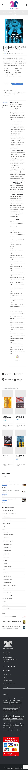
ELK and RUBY (7, 557)
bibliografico (10, 93)
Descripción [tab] (4, 102)
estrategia (21, 93)
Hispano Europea (8, 566)
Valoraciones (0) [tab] (5, 106)
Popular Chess (7, 550)
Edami (5, 563)
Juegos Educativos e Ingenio (9, 513)
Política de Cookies (8, 680)
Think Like (17, 360)
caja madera (5, 702)
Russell (17, 725)
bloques (18, 700)
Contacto (6, 677)
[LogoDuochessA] (14, 1)
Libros (4, 529)
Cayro (17, 702)
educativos (21, 704)
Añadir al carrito (17, 83)
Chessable (6, 553)
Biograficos (10, 92)
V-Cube (19, 729)
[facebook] (6, 666)
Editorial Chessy (8, 579)
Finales (4, 95)
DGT (16, 704)
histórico (10, 709)
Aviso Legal (6, 687)
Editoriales (6, 532)
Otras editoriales (8, 569)
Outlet (4, 601)
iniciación (15, 709)
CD (20, 702)
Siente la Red (19, 768)
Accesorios (5, 604)
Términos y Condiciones (9, 683)
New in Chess (23, 92)
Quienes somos (7, 674)
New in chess (17, 716)
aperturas (5, 698)
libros (4, 716)
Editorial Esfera (7, 582)
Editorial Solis (7, 547)
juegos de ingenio (7, 711)
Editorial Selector (8, 589)
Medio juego (10, 716)
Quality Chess (7, 576)
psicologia (19, 723)
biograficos (12, 700)
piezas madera (6, 720)
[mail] (14, 666)
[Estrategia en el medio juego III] (20, 402)
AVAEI (5, 560)
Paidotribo (6, 573)
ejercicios (16, 93)
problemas (13, 723)
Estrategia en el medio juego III (20, 417)
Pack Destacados (7, 516)
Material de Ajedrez (7, 598)
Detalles (10, 425)
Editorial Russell (8, 544)
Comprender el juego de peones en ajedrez (20, 457)
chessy (4, 704)
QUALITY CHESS (6, 725)
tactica (8, 95)
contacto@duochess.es (11, 659)
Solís (22, 725)
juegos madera (15, 711)
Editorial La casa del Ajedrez (10, 585)
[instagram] (3, 666)
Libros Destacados (7, 520)
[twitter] (8, 666)
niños (22, 716)
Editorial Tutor (7, 592)
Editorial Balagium (8, 541)
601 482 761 (9, 657)
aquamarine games (13, 698)
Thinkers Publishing (8, 534)
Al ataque (5, 455)
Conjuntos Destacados (8, 510)
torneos (15, 729)
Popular (4, 526)
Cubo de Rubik (11, 704)
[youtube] (11, 666)
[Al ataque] (7, 442)
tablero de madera (7, 727)
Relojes (12, 725)
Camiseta (12, 702)
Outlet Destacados (7, 523)
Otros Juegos (14, 718)
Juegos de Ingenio (7, 608)
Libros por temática (8, 595)
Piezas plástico (14, 720)
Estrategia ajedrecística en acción (7, 417)
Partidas (20, 718)
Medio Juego (16, 92)
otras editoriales (6, 718)
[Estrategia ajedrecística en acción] (7, 402)
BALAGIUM (21, 698)
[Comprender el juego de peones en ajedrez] (20, 442)
